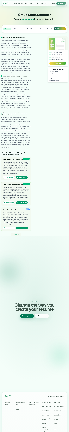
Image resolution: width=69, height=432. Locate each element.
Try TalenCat (61, 3)
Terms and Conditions (34, 402)
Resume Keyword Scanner (58, 422)
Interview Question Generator (46, 411)
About (17, 406)
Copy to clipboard (10, 177)
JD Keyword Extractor (47, 402)
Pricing (36, 3)
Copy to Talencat (23, 177)
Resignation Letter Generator (46, 426)
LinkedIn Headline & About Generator (46, 414)
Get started (7, 402)
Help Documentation (20, 402)
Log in (53, 3)
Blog (26, 3)
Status (17, 409)
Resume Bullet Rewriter (57, 403)
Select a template (42, 316)
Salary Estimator (57, 426)
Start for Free (58, 63)
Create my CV (26, 316)
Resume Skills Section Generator (59, 418)
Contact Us (43, 3)
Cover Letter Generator (59, 406)
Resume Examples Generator (46, 422)
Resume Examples (18, 3)
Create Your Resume (59, 28)
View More (15, 234)
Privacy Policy (32, 404)
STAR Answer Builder (58, 410)
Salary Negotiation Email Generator (58, 414)
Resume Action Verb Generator (46, 407)
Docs (31, 3)
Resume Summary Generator (46, 418)
